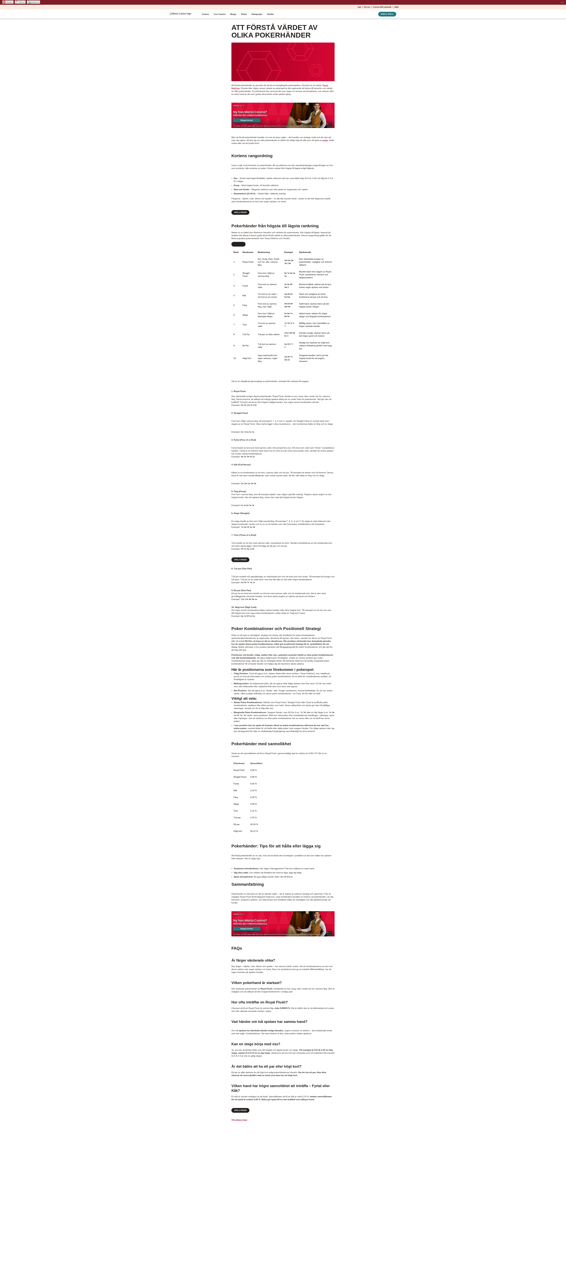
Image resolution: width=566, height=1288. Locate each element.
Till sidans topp (239, 1120)
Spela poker (240, 212)
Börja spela (387, 14)
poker (325, 140)
